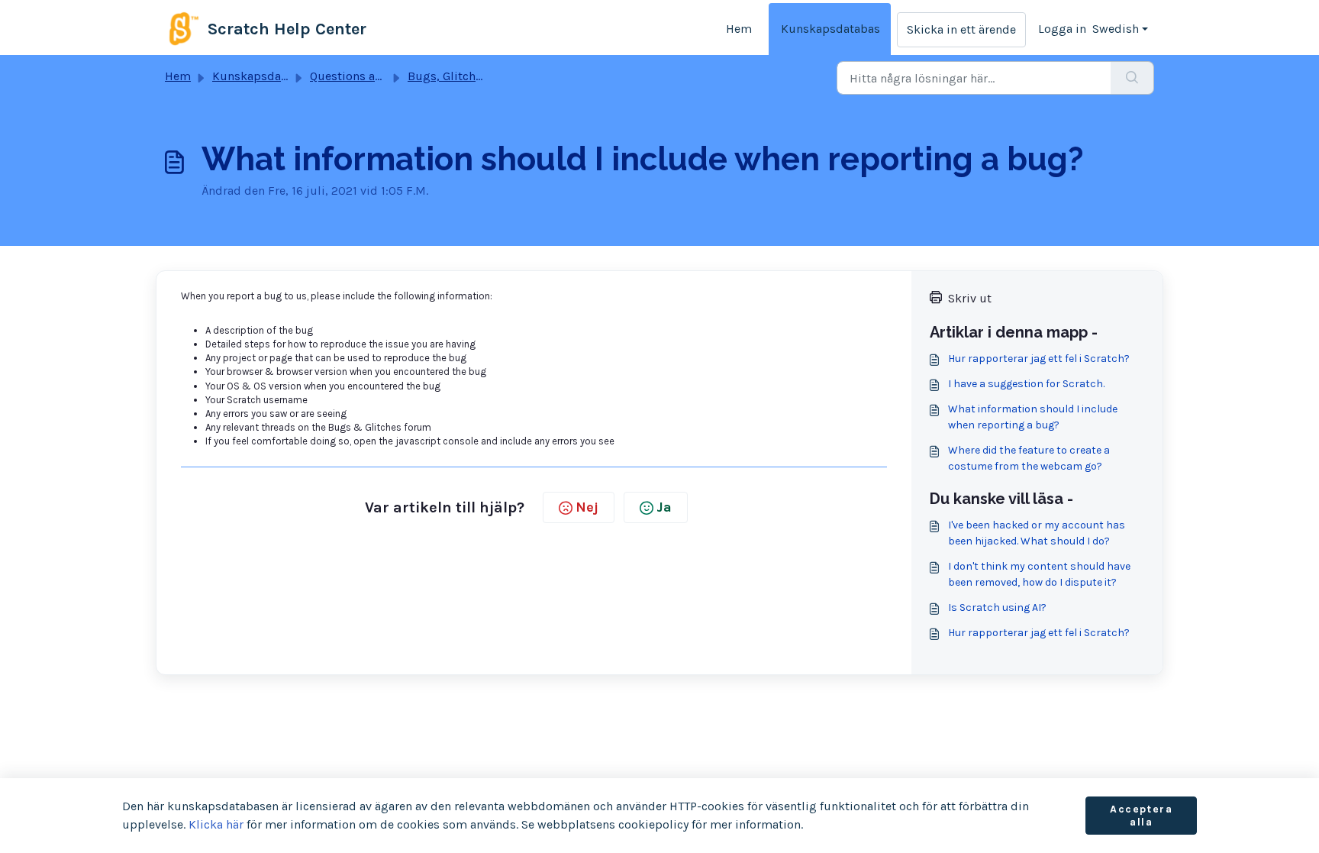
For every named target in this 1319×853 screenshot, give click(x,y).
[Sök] (1132, 78)
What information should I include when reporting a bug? (1032, 416)
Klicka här (216, 824)
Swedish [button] (1115, 28)
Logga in (1062, 28)
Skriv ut (970, 298)
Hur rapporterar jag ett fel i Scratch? (1039, 358)
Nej (587, 507)
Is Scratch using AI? (997, 607)
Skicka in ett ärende (961, 29)
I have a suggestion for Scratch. (1026, 383)
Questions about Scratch (378, 76)
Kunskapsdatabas (830, 28)
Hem (739, 28)
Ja (664, 507)
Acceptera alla (1141, 816)
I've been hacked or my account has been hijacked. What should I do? (1036, 533)
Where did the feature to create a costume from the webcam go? (1029, 458)
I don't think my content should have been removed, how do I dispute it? (1039, 574)
